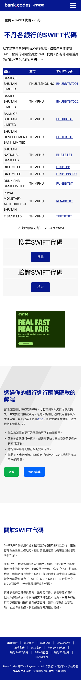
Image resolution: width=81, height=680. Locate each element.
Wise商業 (34, 472)
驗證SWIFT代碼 (19, 652)
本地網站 (12, 642)
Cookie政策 (63, 642)
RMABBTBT (64, 201)
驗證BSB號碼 (61, 652)
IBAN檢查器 (41, 652)
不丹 (37, 20)
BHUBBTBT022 (67, 101)
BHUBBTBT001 (67, 84)
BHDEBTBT (64, 137)
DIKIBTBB (63, 167)
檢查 (40, 287)
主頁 (8, 20)
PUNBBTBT (64, 183)
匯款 (11, 472)
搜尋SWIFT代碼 (56, 647)
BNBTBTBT (64, 155)
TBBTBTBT (64, 216)
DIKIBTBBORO (66, 174)
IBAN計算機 (41, 657)
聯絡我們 (36, 647)
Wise (40, 419)
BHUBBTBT (64, 119)
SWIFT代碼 (23, 20)
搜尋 (40, 257)
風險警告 (19, 647)
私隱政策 (45, 642)
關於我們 (29, 642)
